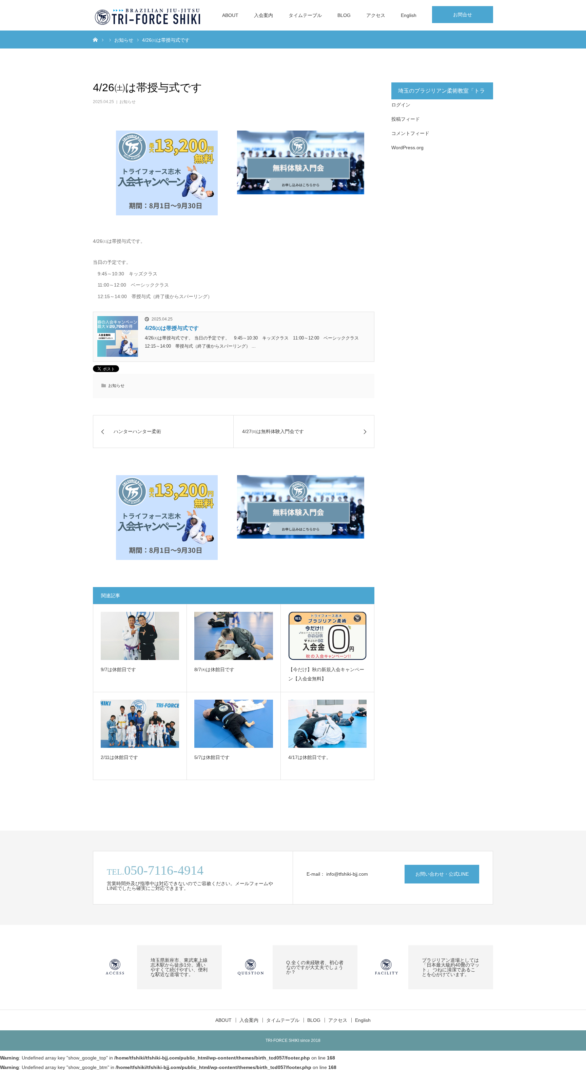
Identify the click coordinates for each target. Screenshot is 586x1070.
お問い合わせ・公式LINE (442, 874)
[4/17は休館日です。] (327, 724)
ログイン (400, 105)
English (408, 15)
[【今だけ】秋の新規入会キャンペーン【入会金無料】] (327, 636)
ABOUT (230, 15)
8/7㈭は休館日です (214, 669)
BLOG (344, 15)
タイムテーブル (305, 15)
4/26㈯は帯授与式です (172, 328)
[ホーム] (95, 39)
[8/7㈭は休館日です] (233, 636)
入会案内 (263, 15)
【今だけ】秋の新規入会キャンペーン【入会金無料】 (326, 674)
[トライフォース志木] (148, 15)
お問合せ (462, 14)
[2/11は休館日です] (140, 724)
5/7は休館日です (212, 757)
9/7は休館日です (118, 669)
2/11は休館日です (119, 757)
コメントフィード (410, 133)
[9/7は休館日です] (140, 636)
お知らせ (127, 101)
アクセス (375, 15)
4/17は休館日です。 (309, 757)
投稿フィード (405, 119)
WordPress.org (407, 147)
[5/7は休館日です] (233, 724)
